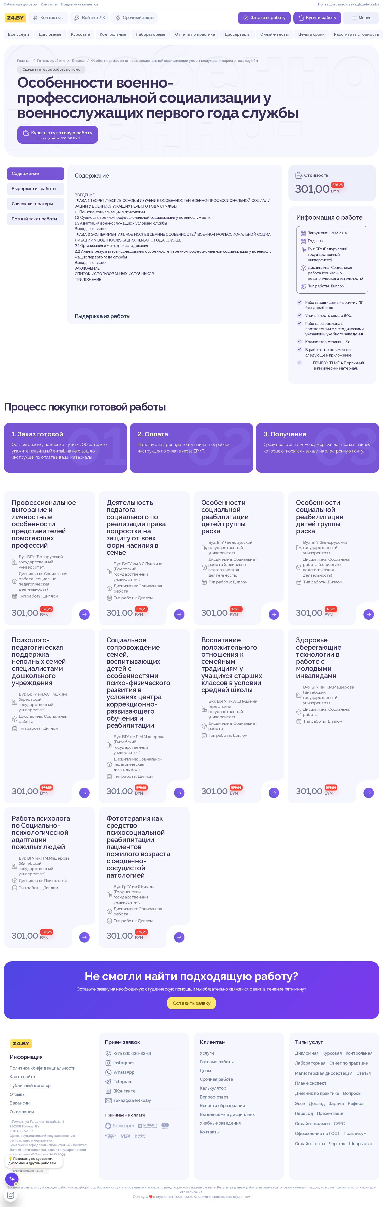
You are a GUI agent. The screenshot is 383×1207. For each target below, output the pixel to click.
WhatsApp (123, 1072)
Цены (205, 1070)
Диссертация (238, 34)
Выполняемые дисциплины (227, 1114)
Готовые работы (217, 1061)
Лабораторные (150, 34)
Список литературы (32, 203)
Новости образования (222, 1105)
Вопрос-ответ (214, 1097)
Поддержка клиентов (79, 4)
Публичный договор (20, 4)
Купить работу (321, 17)
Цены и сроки (311, 34)
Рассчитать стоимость (356, 34)
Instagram (123, 1062)
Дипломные (50, 34)
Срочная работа (216, 1079)
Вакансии (20, 1103)
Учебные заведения (220, 1123)
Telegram (122, 1081)
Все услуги (18, 34)
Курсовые (80, 34)
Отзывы (17, 1094)
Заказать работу (268, 17)
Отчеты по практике (195, 34)
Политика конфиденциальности (43, 1068)
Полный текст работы (34, 218)
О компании (22, 1111)
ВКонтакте (124, 1091)
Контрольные (113, 34)
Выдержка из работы (34, 188)
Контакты (49, 4)
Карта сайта (22, 1076)
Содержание (25, 173)
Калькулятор (213, 1088)
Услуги (207, 1053)
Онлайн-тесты (274, 34)
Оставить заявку (192, 1003)
